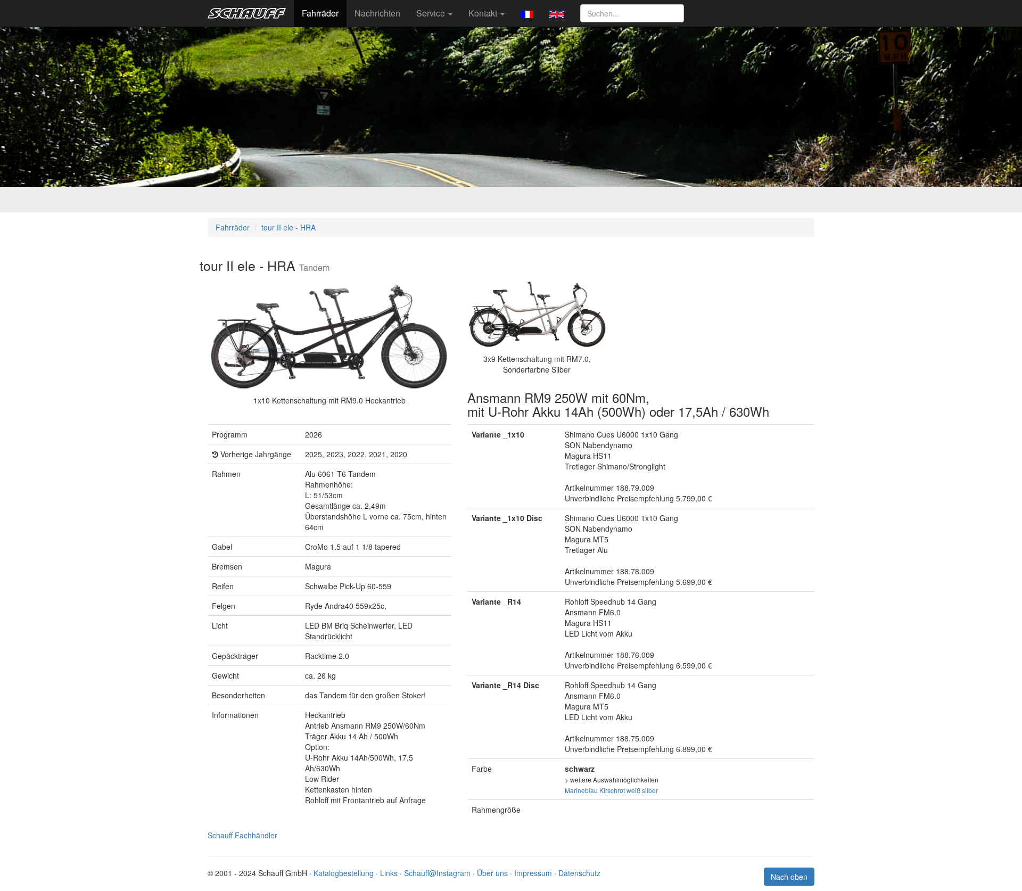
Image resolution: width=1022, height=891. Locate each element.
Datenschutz (579, 873)
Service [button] (431, 13)
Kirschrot (612, 790)
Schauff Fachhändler (242, 835)
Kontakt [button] (483, 13)
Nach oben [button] (789, 876)
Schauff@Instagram (437, 873)
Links (389, 873)
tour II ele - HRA (288, 227)
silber (650, 790)
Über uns (492, 873)
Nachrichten (377, 13)
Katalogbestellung (344, 873)
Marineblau (581, 790)
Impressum (533, 873)
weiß (633, 790)
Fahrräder (320, 13)
